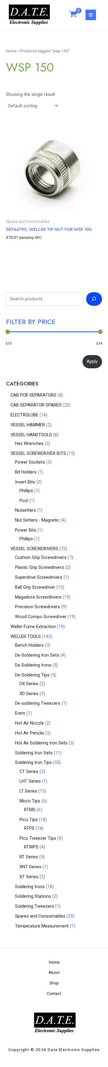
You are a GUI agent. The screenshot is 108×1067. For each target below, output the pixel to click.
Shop (54, 982)
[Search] (94, 298)
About (54, 972)
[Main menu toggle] (91, 15)
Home (11, 51)
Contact (54, 993)
